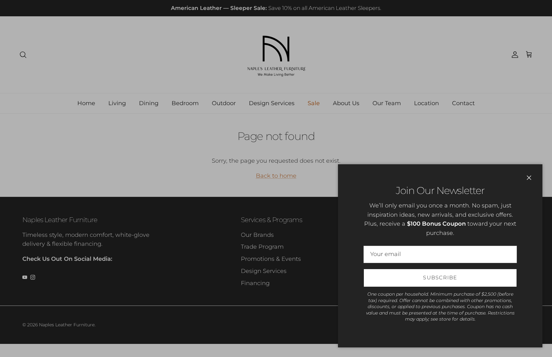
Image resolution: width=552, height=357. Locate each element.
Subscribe (440, 278)
